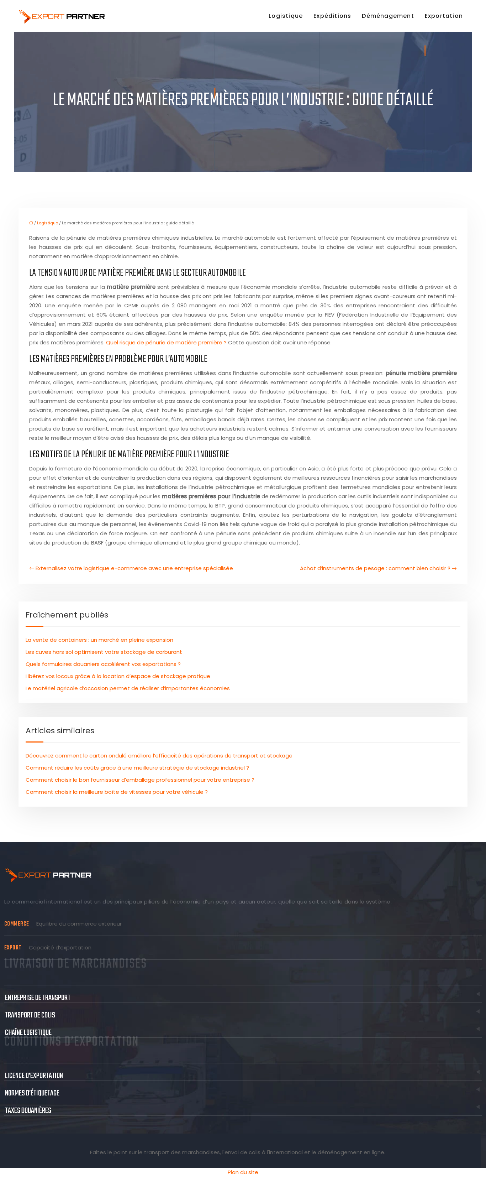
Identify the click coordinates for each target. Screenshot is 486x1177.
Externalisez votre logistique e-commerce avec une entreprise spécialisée (134, 568)
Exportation (444, 16)
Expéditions (332, 16)
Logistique (286, 16)
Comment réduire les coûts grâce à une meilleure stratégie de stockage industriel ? (137, 767)
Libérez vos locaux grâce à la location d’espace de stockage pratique (118, 676)
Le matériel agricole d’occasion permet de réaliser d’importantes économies (128, 688)
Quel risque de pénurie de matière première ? (166, 342)
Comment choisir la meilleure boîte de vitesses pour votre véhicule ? (117, 792)
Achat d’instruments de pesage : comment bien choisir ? (375, 568)
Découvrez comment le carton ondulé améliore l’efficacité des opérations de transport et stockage (159, 755)
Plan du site (243, 1172)
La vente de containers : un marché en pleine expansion (99, 640)
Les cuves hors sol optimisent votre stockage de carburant (104, 652)
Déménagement (388, 16)
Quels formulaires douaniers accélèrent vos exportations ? (103, 664)
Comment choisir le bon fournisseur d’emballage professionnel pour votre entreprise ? (140, 779)
